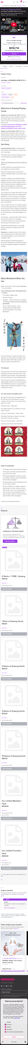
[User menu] (23, 2)
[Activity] (20, 2)
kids (12, 97)
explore (16, 928)
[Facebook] (1, 986)
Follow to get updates (9, 907)
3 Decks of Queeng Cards (13, 711)
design (10, 94)
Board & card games (6, 88)
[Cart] (17, 2)
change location (21, 5)
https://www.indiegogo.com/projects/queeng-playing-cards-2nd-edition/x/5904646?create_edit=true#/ (14, 126)
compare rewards (9, 541)
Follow (14, 53)
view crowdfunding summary (14, 59)
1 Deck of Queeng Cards (12, 621)
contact (9, 82)
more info (3, 82)
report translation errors (14, 996)
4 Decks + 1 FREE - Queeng (13, 576)
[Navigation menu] (26, 2)
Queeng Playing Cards (11, 9)
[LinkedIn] (11, 986)
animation (4, 94)
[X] (4, 986)
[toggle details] (24, 970)
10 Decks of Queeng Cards (13, 756)
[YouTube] (6, 986)
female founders (5, 97)
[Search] (14, 2)
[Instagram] (9, 986)
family (15, 94)
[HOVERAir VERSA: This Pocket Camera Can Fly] (13, 943)
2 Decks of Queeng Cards (13, 666)
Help (13, 894)
